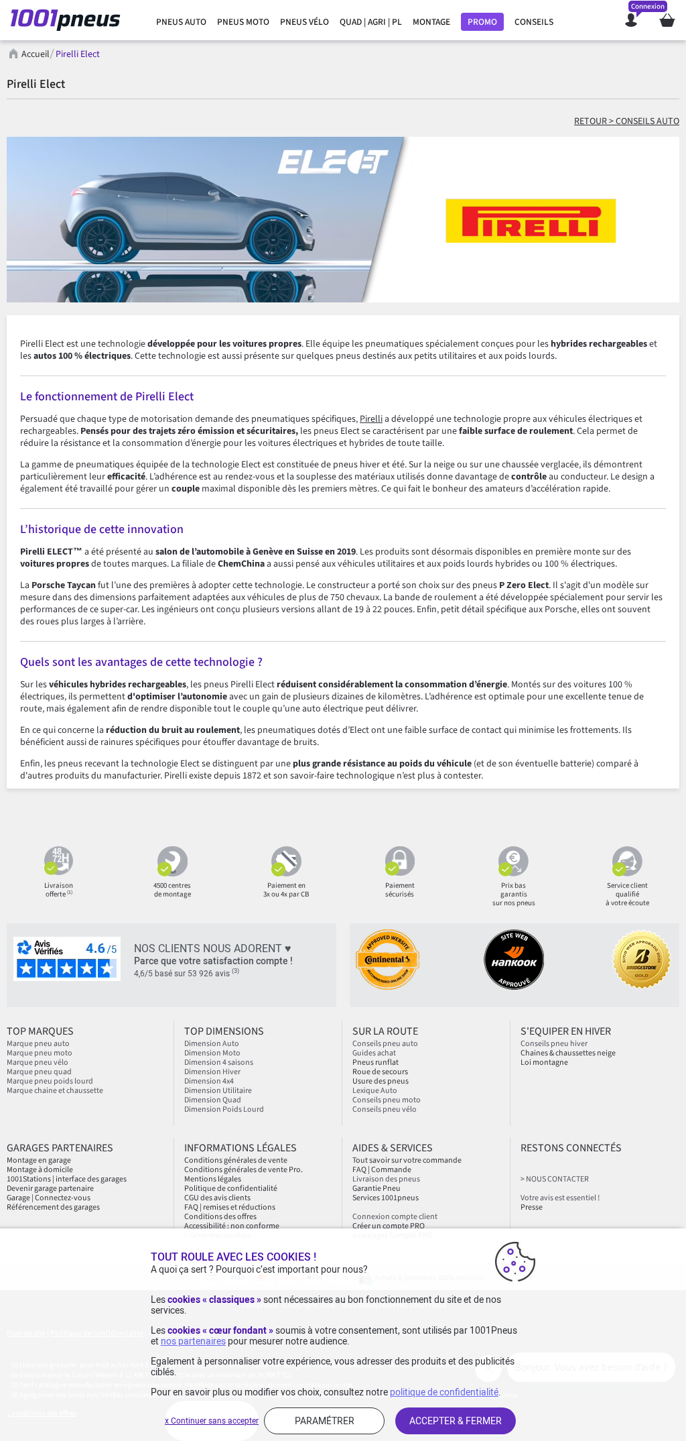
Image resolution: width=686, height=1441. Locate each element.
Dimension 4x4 (209, 1081)
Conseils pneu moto (386, 1100)
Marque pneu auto (38, 1043)
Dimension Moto (212, 1053)
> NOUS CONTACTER (555, 1179)
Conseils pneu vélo (384, 1109)
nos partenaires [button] (193, 1341)
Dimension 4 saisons (218, 1062)
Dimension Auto (211, 1043)
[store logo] (69, 20)
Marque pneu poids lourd (50, 1081)
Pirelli (371, 419)
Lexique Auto (374, 1090)
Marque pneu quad (39, 1072)
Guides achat (374, 1053)
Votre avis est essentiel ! (560, 1198)
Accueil (35, 54)
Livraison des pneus (386, 1179)
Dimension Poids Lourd (224, 1109)
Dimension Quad (212, 1100)
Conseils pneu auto (385, 1043)
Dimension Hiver (212, 1072)
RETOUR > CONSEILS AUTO (626, 121)
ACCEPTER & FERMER (455, 1421)
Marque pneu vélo (37, 1062)
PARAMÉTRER (324, 1421)
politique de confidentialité (444, 1392)
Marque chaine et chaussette (55, 1090)
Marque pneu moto (39, 1053)
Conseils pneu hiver (554, 1043)
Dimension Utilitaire (218, 1090)
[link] (181, 22)
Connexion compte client (394, 1216)
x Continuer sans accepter (212, 1421)
